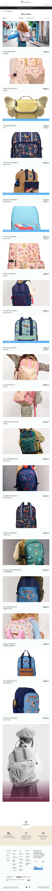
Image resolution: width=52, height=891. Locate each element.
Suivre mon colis (21, 854)
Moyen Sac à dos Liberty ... (10, 88)
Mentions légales (41, 886)
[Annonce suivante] (49, 7)
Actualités (15, 870)
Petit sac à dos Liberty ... (10, 273)
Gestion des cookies (45, 887)
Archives (8, 860)
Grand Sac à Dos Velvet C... (10, 496)
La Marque (14, 854)
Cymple (16, 887)
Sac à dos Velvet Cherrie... (10, 310)
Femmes (8, 858)
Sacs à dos (9, 11)
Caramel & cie (10, 886)
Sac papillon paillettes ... (10, 51)
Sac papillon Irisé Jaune (9, 125)
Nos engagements (16, 857)
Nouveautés (8, 853)
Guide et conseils (21, 863)
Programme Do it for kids (28, 863)
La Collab (11, 887)
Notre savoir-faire (14, 860)
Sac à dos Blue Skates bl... (10, 681)
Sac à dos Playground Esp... (11, 459)
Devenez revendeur (15, 868)
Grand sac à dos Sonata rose (11, 422)
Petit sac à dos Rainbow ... (10, 236)
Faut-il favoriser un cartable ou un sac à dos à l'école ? (29, 797)
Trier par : (21, 18)
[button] (2, 5)
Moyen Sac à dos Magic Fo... (11, 162)
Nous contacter (28, 854)
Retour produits (21, 866)
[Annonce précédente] (2, 7)
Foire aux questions (28, 860)
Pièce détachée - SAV (21, 869)
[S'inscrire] (42, 861)
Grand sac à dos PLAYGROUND (12, 570)
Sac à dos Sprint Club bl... (10, 607)
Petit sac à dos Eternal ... (10, 644)
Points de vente (15, 864)
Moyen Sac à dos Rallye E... (11, 199)
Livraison (21, 856)
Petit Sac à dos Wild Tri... (10, 347)
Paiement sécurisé (21, 859)
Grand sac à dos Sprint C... (10, 718)
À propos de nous (27, 857)
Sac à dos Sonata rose (9, 384)
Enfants (8, 855)
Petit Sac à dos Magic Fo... (10, 533)
